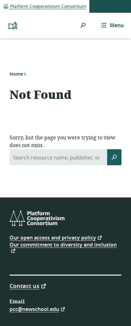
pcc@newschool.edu (34, 309)
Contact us (24, 285)
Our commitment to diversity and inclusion (63, 245)
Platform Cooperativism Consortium (47, 6)
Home (16, 74)
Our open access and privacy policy (53, 237)
